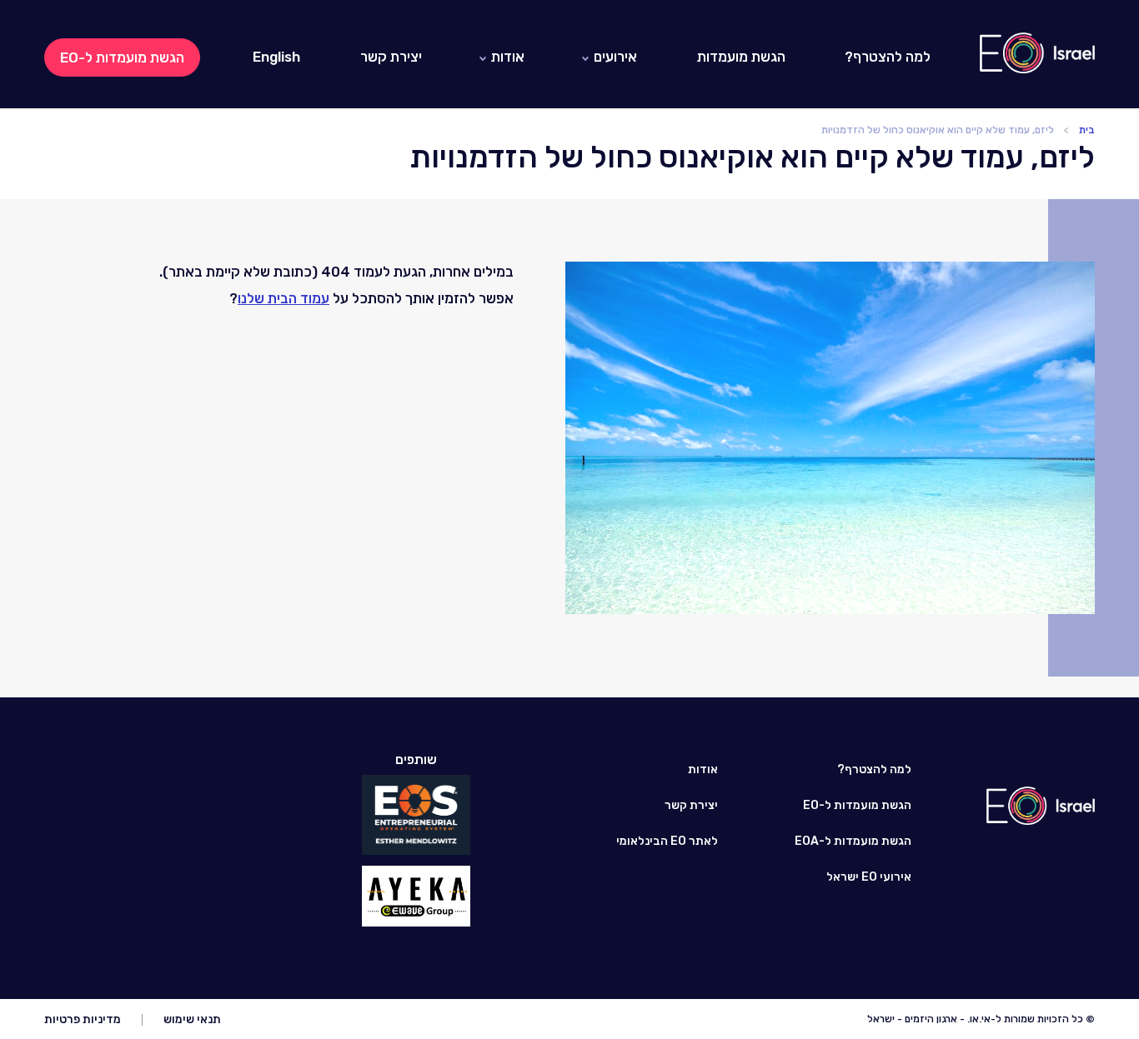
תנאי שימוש (192, 1019)
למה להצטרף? (888, 56)
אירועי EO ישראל (868, 877)
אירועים (615, 56)
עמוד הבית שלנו (283, 298)
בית (1087, 130)
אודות (507, 56)
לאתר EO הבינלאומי (667, 841)
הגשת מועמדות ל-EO (122, 57)
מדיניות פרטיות (82, 1019)
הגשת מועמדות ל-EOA (853, 841)
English (276, 56)
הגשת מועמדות (741, 56)
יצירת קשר (391, 56)
